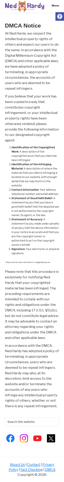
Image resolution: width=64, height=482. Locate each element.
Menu (55, 5)
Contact (33, 464)
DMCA (50, 469)
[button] (59, 16)
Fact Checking (32, 469)
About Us (17, 464)
